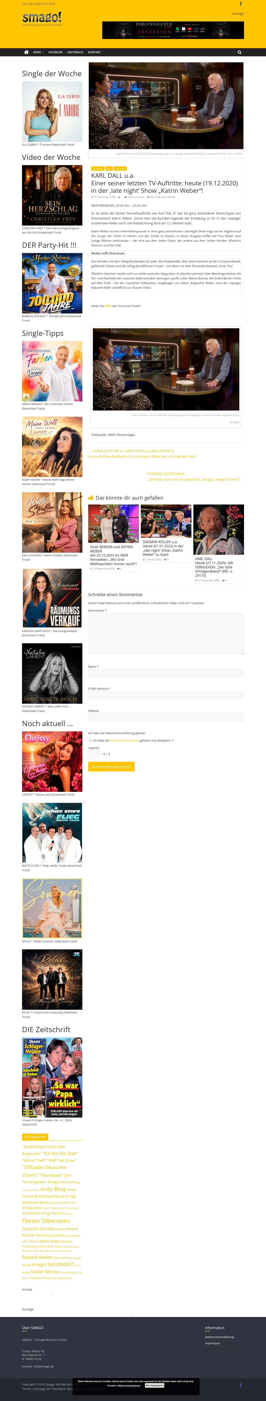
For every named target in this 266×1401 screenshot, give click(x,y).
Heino (59, 1229)
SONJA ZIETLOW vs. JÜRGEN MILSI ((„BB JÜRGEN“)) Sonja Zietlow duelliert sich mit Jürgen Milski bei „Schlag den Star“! (142, 454)
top (109, 168)
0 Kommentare (136, 197)
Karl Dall (155, 197)
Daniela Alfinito (60, 1203)
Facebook (55, 52)
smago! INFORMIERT (53, 1264)
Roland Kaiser (37, 1257)
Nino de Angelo (64, 1250)
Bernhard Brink (35, 1202)
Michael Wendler (30, 1250)
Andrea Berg (70, 1182)
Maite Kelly (49, 1241)
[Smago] (26, 52)
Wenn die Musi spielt (61, 1278)
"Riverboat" (51, 1175)
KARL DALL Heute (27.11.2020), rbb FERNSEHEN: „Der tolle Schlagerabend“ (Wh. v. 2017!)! (214, 567)
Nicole (53, 1250)
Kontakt (94, 52)
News (37, 52)
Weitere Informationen (129, 1385)
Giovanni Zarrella (38, 1228)
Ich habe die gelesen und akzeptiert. (133, 740)
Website (93, 711)
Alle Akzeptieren (154, 1385)
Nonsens (98, 168)
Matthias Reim (45, 1246)
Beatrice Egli (65, 1196)
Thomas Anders (69, 1272)
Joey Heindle (73, 1235)
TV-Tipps (120, 168)
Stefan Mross (45, 1271)
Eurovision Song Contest (43, 1213)
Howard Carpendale (50, 1235)
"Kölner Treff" (34, 1160)
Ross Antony (63, 1258)
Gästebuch (75, 52)
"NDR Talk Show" (61, 1160)
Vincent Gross (40, 1278)
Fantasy (68, 1213)
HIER (108, 306)
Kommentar (97, 610)
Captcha (93, 748)
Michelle (44, 1250)
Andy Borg (53, 1188)
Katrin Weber (168, 197)
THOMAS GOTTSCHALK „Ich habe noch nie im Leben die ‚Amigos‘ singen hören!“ (195, 476)
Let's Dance (30, 1241)
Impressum (212, 1343)
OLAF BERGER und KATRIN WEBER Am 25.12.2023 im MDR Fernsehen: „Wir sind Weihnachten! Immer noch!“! (113, 555)
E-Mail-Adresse (99, 688)
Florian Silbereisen (46, 1221)
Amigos (54, 1181)
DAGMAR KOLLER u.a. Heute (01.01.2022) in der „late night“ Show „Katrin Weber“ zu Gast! (163, 548)
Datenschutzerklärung (125, 740)
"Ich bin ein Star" (60, 1153)
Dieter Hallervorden (54, 1208)
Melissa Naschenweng (67, 1246)
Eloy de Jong (72, 1207)
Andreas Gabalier (31, 1190)
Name (93, 666)
